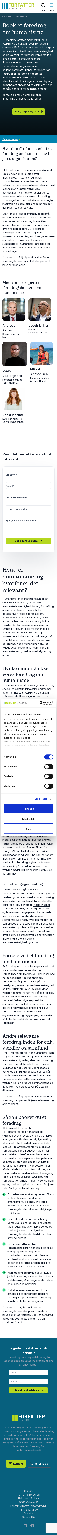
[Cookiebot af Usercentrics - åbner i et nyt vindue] (40, 703)
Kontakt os (9, 1307)
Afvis (28, 829)
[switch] (48, 766)
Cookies (28, 1513)
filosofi (48, 1056)
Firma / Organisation (17, 509)
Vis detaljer (41, 798)
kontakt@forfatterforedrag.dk (28, 1505)
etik (40, 1056)
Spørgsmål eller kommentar (21, 520)
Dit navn (11, 474)
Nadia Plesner (12, 415)
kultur (45, 1060)
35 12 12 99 (40, 1463)
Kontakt (17, 1463)
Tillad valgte (28, 819)
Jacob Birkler (38, 325)
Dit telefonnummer (16, 497)
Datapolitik (28, 1517)
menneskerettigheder (15, 1060)
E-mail (10, 486)
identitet (35, 1060)
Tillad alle (28, 808)
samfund (7, 1064)
